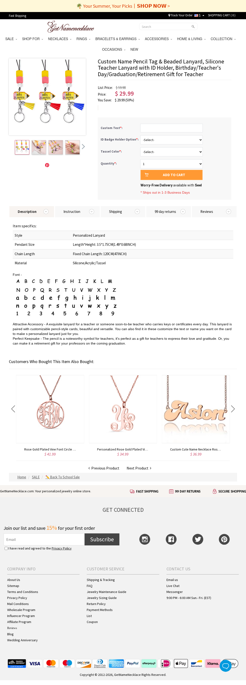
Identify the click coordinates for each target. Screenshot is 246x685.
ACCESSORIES (158, 38)
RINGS (82, 38)
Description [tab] (27, 211)
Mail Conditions (18, 604)
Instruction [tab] (71, 211)
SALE (10, 38)
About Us (13, 580)
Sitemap (13, 586)
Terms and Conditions (22, 592)
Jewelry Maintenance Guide (106, 592)
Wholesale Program (21, 610)
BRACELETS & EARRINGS (116, 38)
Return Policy (96, 604)
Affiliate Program (19, 622)
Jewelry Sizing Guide (102, 598)
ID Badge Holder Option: (120, 139)
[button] (13, 409)
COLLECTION (222, 38)
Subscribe (102, 539)
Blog (10, 634)
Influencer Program (21, 616)
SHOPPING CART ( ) (221, 15)
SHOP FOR (32, 38)
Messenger (174, 592)
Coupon (92, 622)
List (89, 616)
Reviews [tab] (206, 211)
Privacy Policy (62, 548)
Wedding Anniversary (22, 640)
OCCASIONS (113, 49)
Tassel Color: (112, 151)
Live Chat (172, 586)
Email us (172, 580)
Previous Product (104, 468)
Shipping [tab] (115, 211)
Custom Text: (112, 128)
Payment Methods (100, 610)
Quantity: (109, 163)
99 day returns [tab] (165, 211)
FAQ (89, 586)
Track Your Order (181, 15)
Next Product (138, 468)
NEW (134, 49)
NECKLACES (59, 38)
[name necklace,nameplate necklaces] (71, 26)
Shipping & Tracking (101, 580)
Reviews (12, 628)
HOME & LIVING (190, 38)
